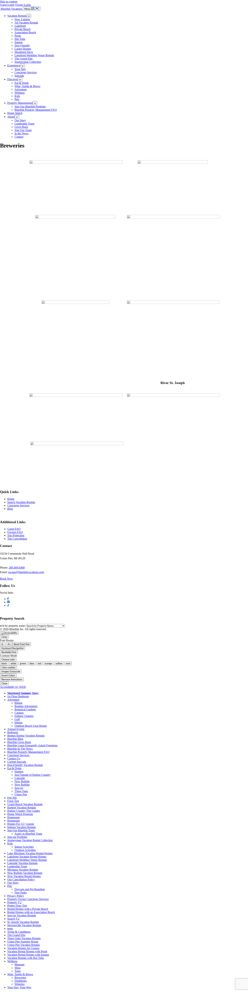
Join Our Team (23, 130)
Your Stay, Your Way (19, 987)
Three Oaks (21, 791)
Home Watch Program (20, 814)
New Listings (22, 19)
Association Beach (25, 32)
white (13, 663)
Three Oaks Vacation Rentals (24, 938)
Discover (12, 79)
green (23, 663)
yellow (59, 663)
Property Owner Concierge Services (28, 899)
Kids (17, 96)
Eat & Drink (22, 82)
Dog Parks (21, 892)
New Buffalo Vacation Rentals (24, 872)
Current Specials (16, 761)
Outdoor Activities (25, 850)
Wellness (20, 92)
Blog (10, 508)
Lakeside (20, 778)
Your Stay (20, 69)
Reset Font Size (22, 644)
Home (10, 498)
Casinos (19, 712)
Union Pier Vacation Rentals (23, 944)
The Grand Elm (23, 58)
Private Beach (23, 29)
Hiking (19, 722)
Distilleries (21, 980)
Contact (19, 136)
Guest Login (7, 4)
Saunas (19, 42)
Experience (13, 65)
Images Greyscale (10, 671)
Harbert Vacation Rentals (21, 807)
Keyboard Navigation (12, 648)
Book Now (6, 578)
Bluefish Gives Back (19, 742)
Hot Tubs (20, 39)
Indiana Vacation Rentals (21, 827)
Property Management (20, 102)
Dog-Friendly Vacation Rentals (25, 765)
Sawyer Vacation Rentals (21, 915)
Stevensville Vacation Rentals (24, 925)
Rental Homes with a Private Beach (27, 908)
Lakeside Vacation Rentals (22, 863)
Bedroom (12, 732)
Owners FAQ (15, 532)
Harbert (19, 771)
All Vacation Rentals (26, 22)
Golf (17, 719)
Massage (20, 964)
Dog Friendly (22, 45)
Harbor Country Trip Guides (23, 810)
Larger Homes (23, 48)
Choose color (8, 659)
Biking (18, 702)
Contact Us (13, 758)
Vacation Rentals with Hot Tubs (25, 957)
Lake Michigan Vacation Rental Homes (29, 853)
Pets (17, 99)
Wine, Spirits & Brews (27, 86)
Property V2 (14, 902)
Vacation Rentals (17, 15)
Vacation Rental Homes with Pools (27, 951)
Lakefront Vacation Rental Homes (26, 856)
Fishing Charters (24, 716)
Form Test (13, 801)
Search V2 (13, 918)
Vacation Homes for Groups (23, 948)
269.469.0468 (17, 567)
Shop (18, 967)
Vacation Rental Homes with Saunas (28, 954)
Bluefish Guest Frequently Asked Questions (32, 745)
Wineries (20, 984)
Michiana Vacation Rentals (22, 869)
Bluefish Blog (15, 738)
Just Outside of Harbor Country (33, 774)
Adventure (21, 89)
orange (48, 663)
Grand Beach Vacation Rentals (24, 804)
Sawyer (19, 787)
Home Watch (14, 113)
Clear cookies (8, 667)
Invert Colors (8, 675)
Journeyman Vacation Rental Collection (30, 840)
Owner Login (23, 4)
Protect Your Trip (17, 905)
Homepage (13, 817)
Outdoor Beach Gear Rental (31, 725)
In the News (22, 133)
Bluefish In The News (20, 748)
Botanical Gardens (25, 709)
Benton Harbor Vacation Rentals (25, 735)
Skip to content (8, 1)
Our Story (20, 120)
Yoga (18, 971)
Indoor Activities (24, 846)
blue (32, 663)
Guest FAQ (14, 528)
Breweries (20, 977)
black (4, 663)
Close (4, 636)
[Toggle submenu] (29, 16)
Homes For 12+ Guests (20, 823)
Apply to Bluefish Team (28, 833)
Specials (19, 75)
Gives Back (21, 126)
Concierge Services (26, 72)
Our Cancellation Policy (21, 879)
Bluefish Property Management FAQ (36, 109)
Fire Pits (12, 797)
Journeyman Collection (28, 61)
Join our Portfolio (17, 837)
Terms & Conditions (19, 931)
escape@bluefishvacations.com (26, 572)
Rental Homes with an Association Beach (31, 912)
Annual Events (15, 729)
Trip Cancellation (17, 538)
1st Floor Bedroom (18, 696)
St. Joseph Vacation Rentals (23, 922)
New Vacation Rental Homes (24, 876)
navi (68, 663)
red (39, 663)
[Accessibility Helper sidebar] (9, 633)
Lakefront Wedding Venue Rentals (34, 55)
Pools (18, 35)
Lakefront (20, 25)
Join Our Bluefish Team (21, 830)
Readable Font (8, 652)
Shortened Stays (24, 52)
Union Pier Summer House (22, 941)
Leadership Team (24, 123)
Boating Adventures (26, 706)
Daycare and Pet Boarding (30, 889)
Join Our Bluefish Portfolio (30, 106)
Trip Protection (15, 535)
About (11, 116)
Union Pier (21, 794)
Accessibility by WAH (13, 686)
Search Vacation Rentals (21, 502)
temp (10, 928)
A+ (9, 644)
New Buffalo (22, 781)
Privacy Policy (15, 895)
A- (2, 644)
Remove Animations (11, 679)
